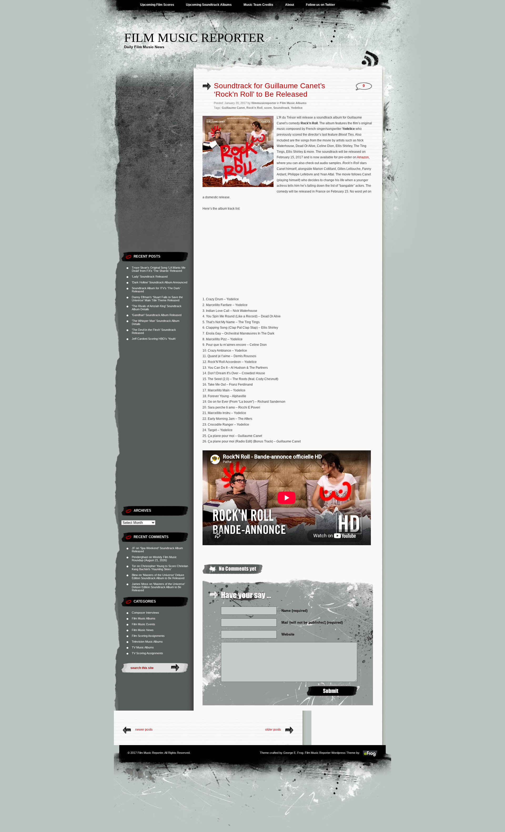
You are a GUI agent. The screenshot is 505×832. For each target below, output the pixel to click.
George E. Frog (293, 752)
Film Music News (143, 630)
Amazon (363, 157)
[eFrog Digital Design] (370, 756)
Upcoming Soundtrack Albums (209, 5)
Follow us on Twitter (320, 5)
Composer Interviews (145, 612)
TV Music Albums (143, 647)
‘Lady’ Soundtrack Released (150, 276)
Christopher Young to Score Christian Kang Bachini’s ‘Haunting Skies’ (160, 567)
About (289, 5)
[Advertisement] (157, 170)
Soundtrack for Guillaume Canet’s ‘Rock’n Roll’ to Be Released (269, 90)
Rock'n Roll (254, 107)
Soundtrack (281, 107)
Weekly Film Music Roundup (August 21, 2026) (154, 558)
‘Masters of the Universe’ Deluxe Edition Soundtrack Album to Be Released (158, 576)
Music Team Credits (258, 5)
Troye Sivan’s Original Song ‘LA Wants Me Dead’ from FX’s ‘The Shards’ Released (158, 269)
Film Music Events (143, 624)
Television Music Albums (147, 641)
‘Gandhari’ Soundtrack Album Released (156, 315)
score (268, 107)
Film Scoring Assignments (148, 635)
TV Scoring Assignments (147, 653)
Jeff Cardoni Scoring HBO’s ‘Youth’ (154, 338)
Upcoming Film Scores (157, 5)
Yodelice (296, 107)
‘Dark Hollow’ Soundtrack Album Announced (159, 282)
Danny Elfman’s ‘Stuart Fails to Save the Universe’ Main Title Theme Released (157, 299)
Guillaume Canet (233, 107)
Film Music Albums (143, 618)
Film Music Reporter (194, 38)
